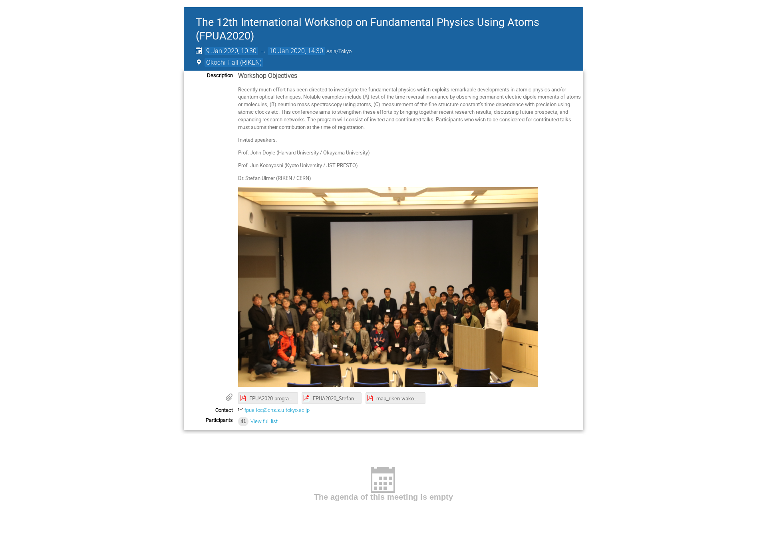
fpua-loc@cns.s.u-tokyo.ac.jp (277, 410)
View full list (264, 421)
